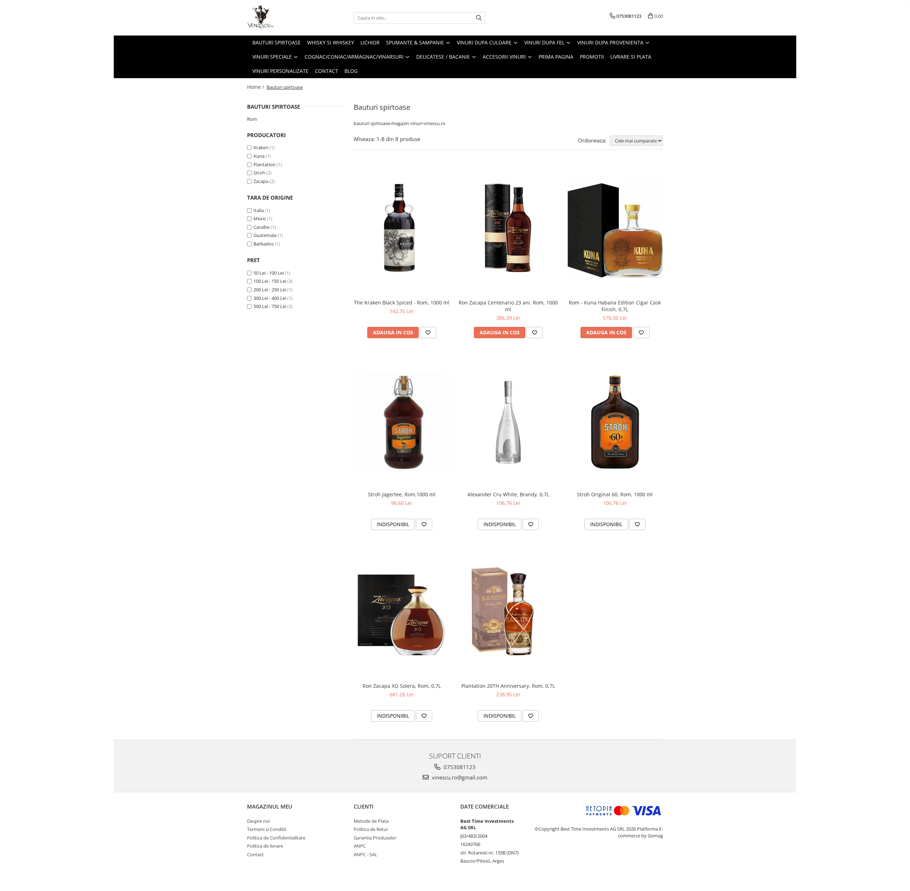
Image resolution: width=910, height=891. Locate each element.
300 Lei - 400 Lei (269, 298)
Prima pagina (556, 56)
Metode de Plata (371, 821)
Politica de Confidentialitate (276, 838)
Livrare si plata (630, 56)
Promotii (592, 56)
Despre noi (258, 821)
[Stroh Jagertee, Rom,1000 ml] (401, 421)
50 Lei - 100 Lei (268, 273)
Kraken (260, 147)
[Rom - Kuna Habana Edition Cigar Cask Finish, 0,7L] (615, 230)
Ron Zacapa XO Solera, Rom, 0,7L (402, 685)
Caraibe (261, 227)
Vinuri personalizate (280, 71)
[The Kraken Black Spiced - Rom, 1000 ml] (401, 230)
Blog (351, 71)
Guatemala (265, 235)
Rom (252, 119)
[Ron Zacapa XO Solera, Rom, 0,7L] (401, 613)
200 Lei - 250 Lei (269, 289)
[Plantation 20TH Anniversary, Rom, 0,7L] (508, 613)
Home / (256, 86)
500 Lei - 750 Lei (269, 306)
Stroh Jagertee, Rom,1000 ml (401, 494)
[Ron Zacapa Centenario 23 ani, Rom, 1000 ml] (508, 230)
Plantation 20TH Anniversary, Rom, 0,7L (508, 685)
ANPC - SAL (365, 854)
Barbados (263, 244)
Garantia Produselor (375, 838)
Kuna (258, 156)
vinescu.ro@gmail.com (458, 777)
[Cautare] (478, 18)
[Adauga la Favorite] (428, 332)
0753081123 (459, 767)
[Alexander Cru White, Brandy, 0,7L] (508, 421)
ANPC (360, 846)
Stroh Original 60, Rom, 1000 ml (615, 494)
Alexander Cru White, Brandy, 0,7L (508, 494)
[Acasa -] (282, 17)
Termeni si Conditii (266, 829)
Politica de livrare (265, 846)
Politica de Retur (371, 829)
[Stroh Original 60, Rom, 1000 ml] (615, 421)
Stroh (259, 172)
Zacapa (260, 181)
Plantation (264, 164)
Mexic (259, 218)
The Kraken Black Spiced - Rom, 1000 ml (401, 302)
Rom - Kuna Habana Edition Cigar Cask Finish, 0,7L (615, 306)
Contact (326, 71)
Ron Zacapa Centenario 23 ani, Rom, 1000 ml (508, 306)
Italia (258, 210)
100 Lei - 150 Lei (269, 281)
